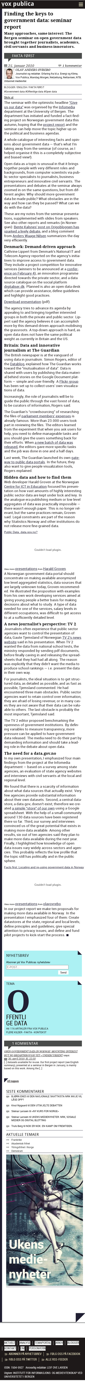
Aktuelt (9, 1343)
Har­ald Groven (54, 568)
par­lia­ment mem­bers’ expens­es (46, 416)
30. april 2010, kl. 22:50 (22, 1058)
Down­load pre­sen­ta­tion (22, 301)
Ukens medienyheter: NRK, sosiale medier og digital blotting (43, 1118)
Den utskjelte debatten (46, 1105)
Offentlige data (35, 91)
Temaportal (43, 1343)
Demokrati (17, 1150)
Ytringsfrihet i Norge (22, 1147)
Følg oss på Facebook (65, 1354)
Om (22, 1348)
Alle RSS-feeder (57, 1359)
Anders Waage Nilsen (29, 235)
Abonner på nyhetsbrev (25, 1354)
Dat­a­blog (17, 364)
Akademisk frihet (20, 1143)
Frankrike (16, 1139)
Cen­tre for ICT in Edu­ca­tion (25, 486)
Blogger (9, 87)
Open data (51, 91)
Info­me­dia (67, 107)
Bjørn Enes (18, 1096)
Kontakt (10, 1348)
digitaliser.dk (14, 286)
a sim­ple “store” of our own (33, 808)
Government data (15, 91)
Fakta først (23, 56)
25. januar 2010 (21, 66)
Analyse (24, 1343)
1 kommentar (72, 66)
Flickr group (68, 381)
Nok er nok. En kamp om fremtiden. (49, 1126)
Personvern (37, 1348)
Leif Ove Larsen (57, 1367)
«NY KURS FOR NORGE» (45, 1111)
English (22, 87)
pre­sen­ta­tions (26, 568)
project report (54, 124)
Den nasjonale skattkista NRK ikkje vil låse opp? (46, 1098)
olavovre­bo (52, 903)
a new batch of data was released (38, 444)
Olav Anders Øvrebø (32, 70)
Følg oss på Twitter (23, 1359)
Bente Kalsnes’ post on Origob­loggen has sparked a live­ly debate (41, 229)
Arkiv (59, 1343)
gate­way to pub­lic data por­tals (41, 459)
